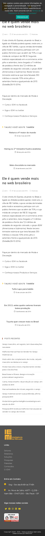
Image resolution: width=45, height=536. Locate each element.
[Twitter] (6, 509)
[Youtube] (19, 509)
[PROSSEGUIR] (42, 11)
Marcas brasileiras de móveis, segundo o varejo (21, 389)
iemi (6, 34)
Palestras (8, 463)
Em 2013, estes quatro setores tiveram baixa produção (22, 306)
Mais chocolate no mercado (23, 165)
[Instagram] (13, 509)
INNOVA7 (28, 533)
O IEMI (7, 469)
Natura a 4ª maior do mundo (22, 132)
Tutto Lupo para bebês (22, 289)
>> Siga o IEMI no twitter (13, 110)
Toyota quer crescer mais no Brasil (22, 321)
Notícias (35, 34)
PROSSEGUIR (22, 17)
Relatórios (8, 454)
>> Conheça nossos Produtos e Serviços (19, 116)
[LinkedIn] (16, 509)
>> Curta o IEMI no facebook (14, 105)
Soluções (8, 457)
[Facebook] (9, 509)
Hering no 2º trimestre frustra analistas (22, 149)
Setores (7, 451)
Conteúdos (9, 466)
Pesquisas (8, 460)
